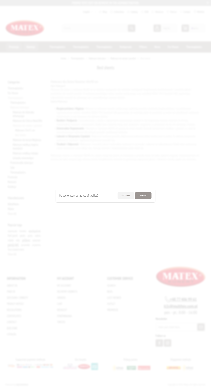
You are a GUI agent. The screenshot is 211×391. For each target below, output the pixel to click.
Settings (125, 195)
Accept (143, 195)
